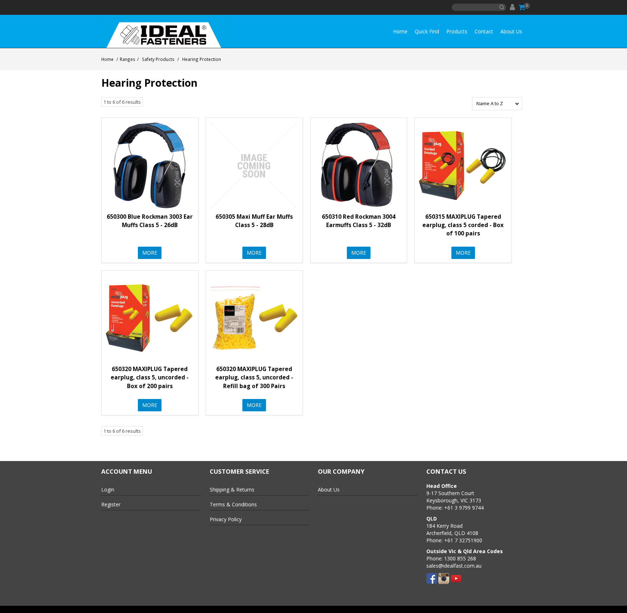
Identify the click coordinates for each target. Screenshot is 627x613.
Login (107, 489)
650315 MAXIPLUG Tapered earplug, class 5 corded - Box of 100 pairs (463, 225)
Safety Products (158, 59)
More (149, 252)
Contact (484, 31)
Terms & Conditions (233, 504)
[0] (522, 7)
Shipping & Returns (232, 489)
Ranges (127, 59)
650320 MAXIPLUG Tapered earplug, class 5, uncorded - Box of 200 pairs (150, 377)
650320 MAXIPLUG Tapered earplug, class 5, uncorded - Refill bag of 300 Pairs (254, 377)
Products (456, 31)
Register (110, 504)
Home (400, 31)
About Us (511, 31)
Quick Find (427, 31)
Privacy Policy (226, 519)
